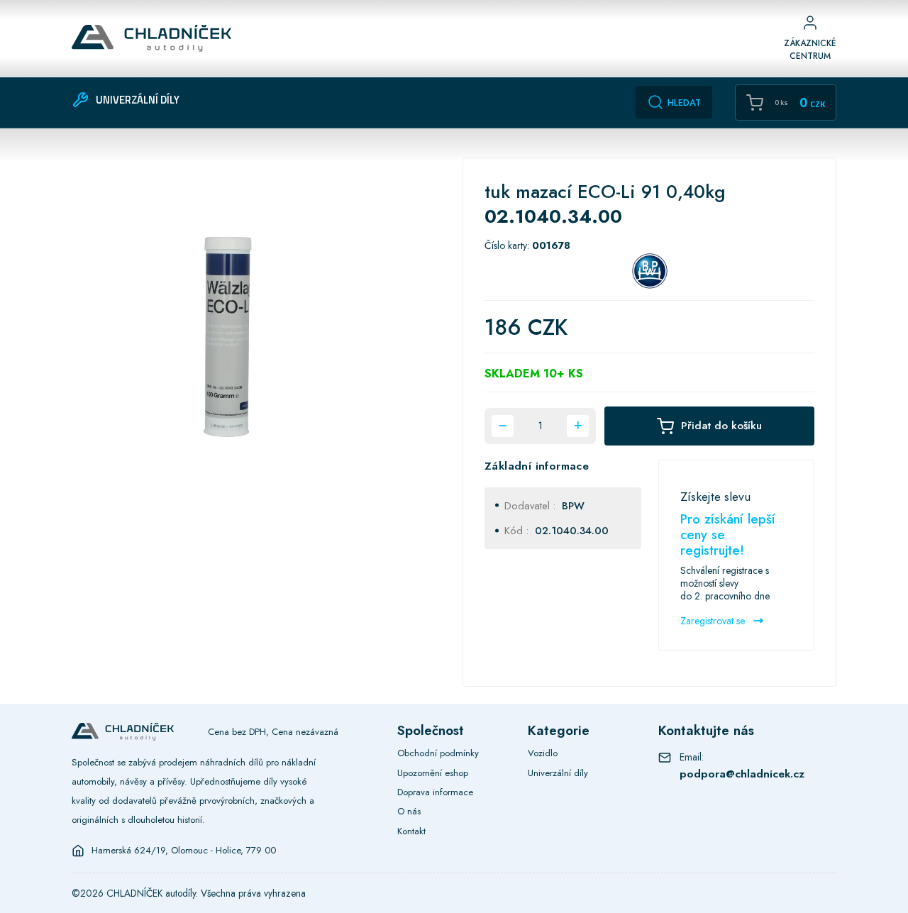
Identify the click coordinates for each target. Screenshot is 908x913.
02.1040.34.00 (572, 530)
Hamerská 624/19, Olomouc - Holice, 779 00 (184, 850)
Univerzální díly (558, 773)
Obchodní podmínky (438, 753)
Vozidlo (543, 753)
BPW (573, 505)
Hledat (684, 102)
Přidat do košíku (721, 425)
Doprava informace (435, 792)
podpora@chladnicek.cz (742, 773)
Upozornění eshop (432, 773)
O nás (409, 811)
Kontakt (411, 831)
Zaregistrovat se (714, 621)
